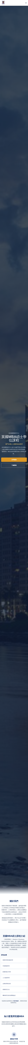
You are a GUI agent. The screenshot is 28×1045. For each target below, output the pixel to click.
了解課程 (14, 465)
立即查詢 (14, 459)
